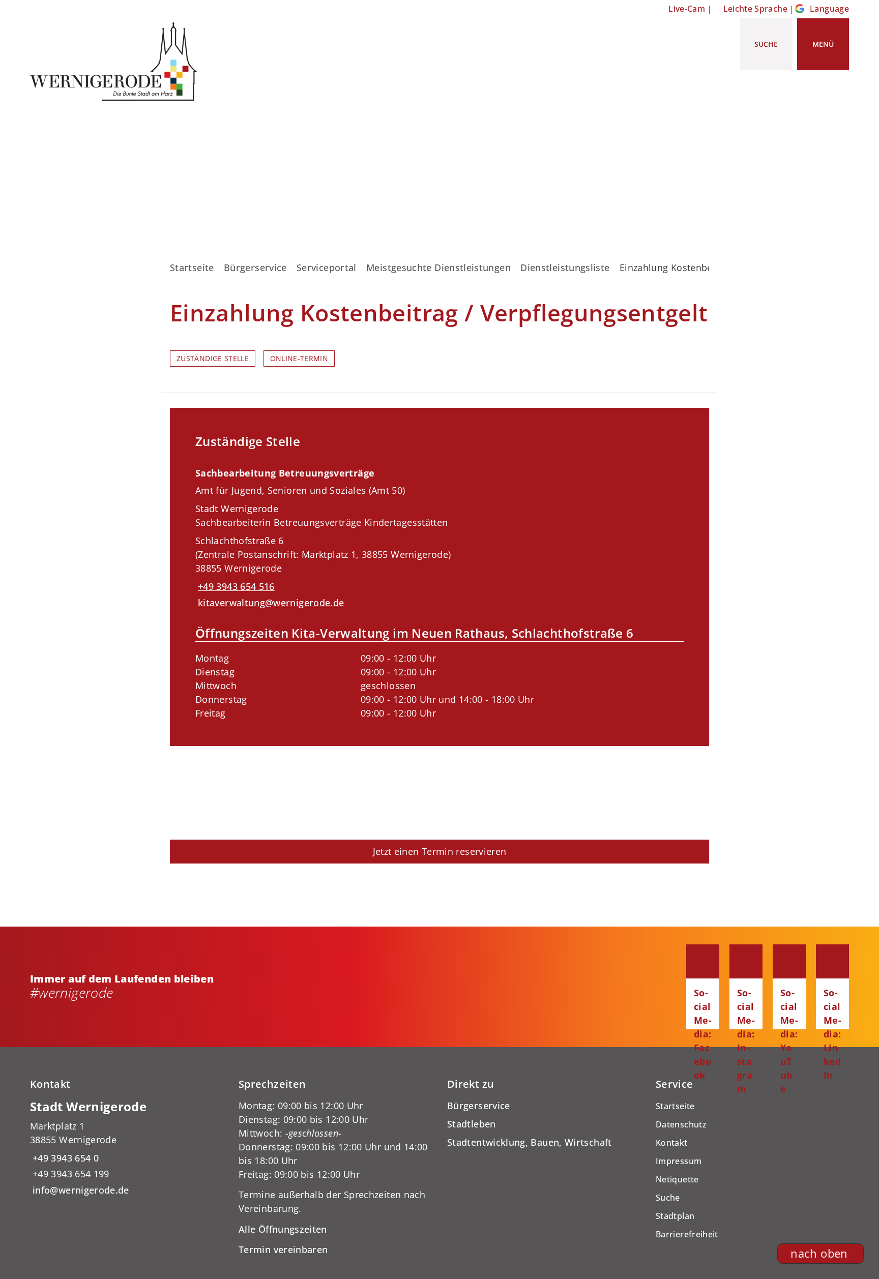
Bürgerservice (255, 267)
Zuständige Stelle (213, 358)
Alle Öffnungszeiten (283, 1229)
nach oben (818, 1253)
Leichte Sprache (755, 8)
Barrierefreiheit (687, 1234)
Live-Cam (686, 8)
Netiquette (677, 1179)
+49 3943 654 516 (235, 586)
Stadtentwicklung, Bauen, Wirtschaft (529, 1142)
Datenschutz (681, 1124)
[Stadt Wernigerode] (126, 1148)
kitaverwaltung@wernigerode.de (269, 603)
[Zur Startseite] (117, 61)
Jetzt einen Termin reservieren (440, 851)
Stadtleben (471, 1124)
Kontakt (672, 1142)
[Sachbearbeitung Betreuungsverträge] (439, 590)
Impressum (678, 1161)
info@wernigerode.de (79, 1190)
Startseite (192, 267)
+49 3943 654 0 (64, 1158)
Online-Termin (299, 358)
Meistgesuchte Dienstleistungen (438, 267)
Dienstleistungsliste (564, 267)
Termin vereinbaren (283, 1249)
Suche (668, 1197)
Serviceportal (327, 267)
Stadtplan (675, 1216)
